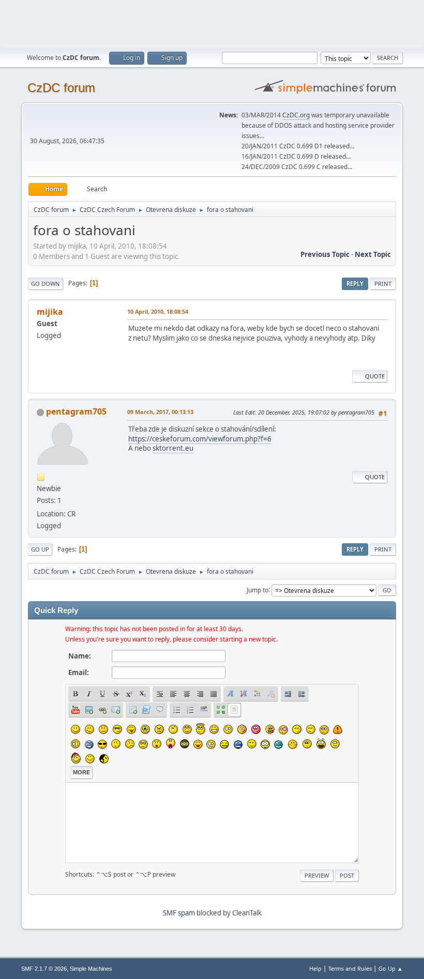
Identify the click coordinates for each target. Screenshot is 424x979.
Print (382, 283)
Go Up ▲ (390, 968)
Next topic (373, 254)
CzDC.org (296, 115)
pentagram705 (76, 411)
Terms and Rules (350, 968)
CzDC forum (61, 88)
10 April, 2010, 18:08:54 (157, 311)
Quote (375, 376)
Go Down (45, 283)
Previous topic (325, 254)
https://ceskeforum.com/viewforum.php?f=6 (199, 438)
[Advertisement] (212, 23)
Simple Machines (91, 969)
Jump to (257, 589)
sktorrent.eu (173, 448)
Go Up (40, 549)
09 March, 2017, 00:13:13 (160, 412)
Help (315, 968)
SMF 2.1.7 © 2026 (44, 969)
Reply (355, 283)
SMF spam (179, 912)
